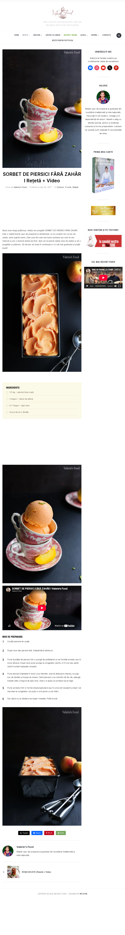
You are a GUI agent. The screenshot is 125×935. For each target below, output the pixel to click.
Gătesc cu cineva (53, 35)
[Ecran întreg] (119, 286)
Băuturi (36, 35)
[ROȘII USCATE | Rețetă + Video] (13, 871)
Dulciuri (60, 187)
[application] (103, 277)
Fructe (68, 187)
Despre (94, 35)
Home (16, 35)
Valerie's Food (20, 187)
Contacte (106, 35)
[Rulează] (87, 286)
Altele (83, 35)
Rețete (25, 35)
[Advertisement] (41, 211)
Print (62, 833)
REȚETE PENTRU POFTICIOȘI (62, 40)
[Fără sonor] (115, 286)
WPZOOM (83, 894)
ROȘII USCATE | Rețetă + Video (36, 872)
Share (38, 833)
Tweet (25, 833)
